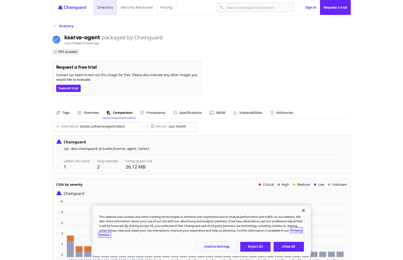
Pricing (166, 7)
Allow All (288, 246)
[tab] (62, 112)
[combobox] (258, 7)
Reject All (255, 246)
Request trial (68, 88)
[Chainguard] (72, 7)
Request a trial (335, 7)
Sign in (310, 7)
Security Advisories (137, 7)
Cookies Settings (216, 246)
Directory (105, 7)
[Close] (303, 210)
